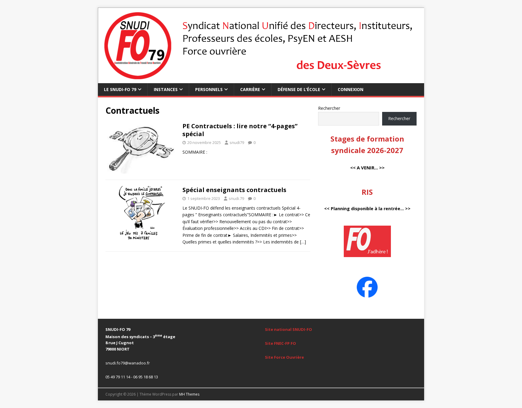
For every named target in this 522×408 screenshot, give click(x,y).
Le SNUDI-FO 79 (120, 89)
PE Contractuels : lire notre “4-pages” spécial (240, 130)
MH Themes (189, 394)
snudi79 (237, 142)
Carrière (250, 89)
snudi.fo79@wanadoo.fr (127, 363)
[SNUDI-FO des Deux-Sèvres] (261, 80)
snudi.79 (236, 198)
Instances (166, 89)
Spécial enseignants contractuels (234, 190)
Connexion (350, 89)
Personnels (209, 89)
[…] (303, 242)
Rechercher (329, 108)
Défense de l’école (299, 89)
